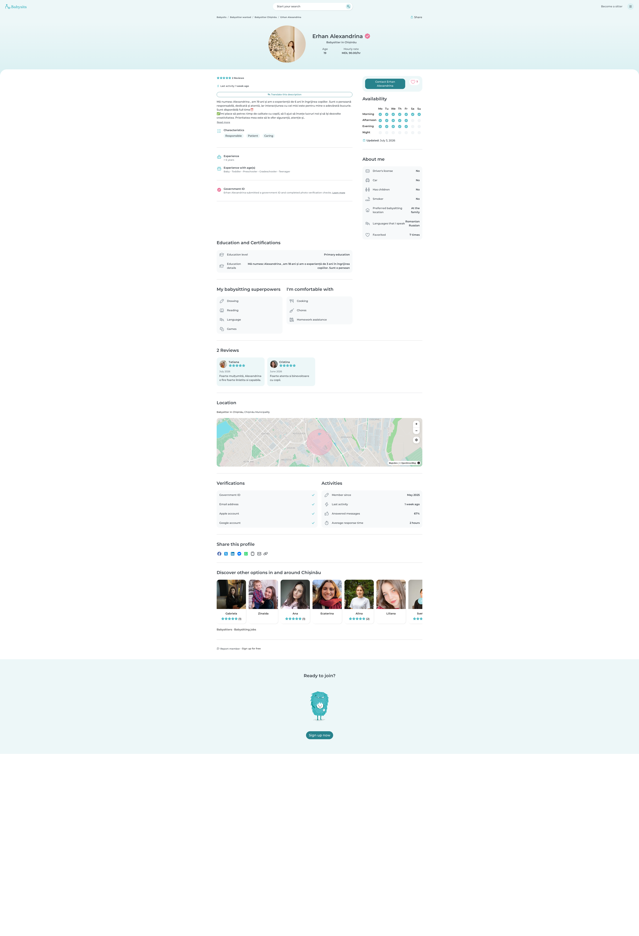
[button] (241, 371)
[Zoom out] (416, 430)
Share (418, 17)
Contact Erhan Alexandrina (385, 83)
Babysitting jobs (245, 629)
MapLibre (393, 462)
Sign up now (319, 735)
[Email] (259, 554)
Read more (223, 122)
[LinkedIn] (232, 554)
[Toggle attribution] (419, 463)
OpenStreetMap (408, 462)
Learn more (338, 192)
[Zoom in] (416, 424)
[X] (226, 554)
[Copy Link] (265, 554)
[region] (319, 442)
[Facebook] (219, 554)
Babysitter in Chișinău (341, 42)
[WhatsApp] (246, 554)
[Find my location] (416, 440)
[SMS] (252, 554)
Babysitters (224, 629)
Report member (230, 648)
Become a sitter (612, 6)
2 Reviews (237, 78)
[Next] (421, 601)
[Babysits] (16, 6)
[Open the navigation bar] (630, 6)
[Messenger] (239, 554)
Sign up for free (251, 648)
